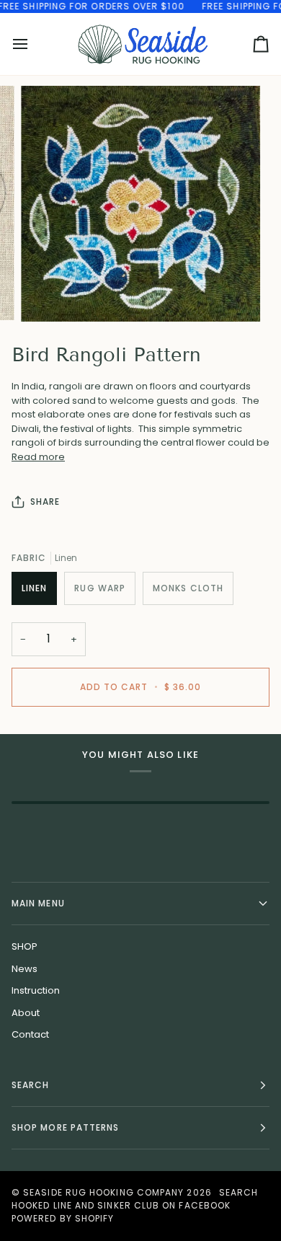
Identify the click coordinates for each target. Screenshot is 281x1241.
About (26, 1013)
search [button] (30, 1085)
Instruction (36, 990)
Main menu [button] (38, 903)
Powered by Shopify (63, 1218)
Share (45, 501)
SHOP (24, 946)
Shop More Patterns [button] (65, 1127)
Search (238, 1192)
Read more (38, 457)
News (24, 969)
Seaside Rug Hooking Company (103, 1192)
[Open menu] (33, 44)
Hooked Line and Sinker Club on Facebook (121, 1205)
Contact (30, 1034)
